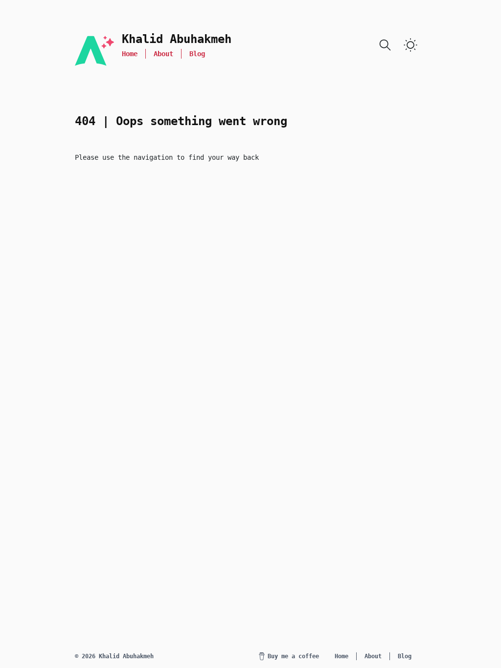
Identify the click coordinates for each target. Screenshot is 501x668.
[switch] (410, 45)
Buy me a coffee (293, 656)
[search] (385, 45)
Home (129, 54)
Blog (197, 54)
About (163, 54)
